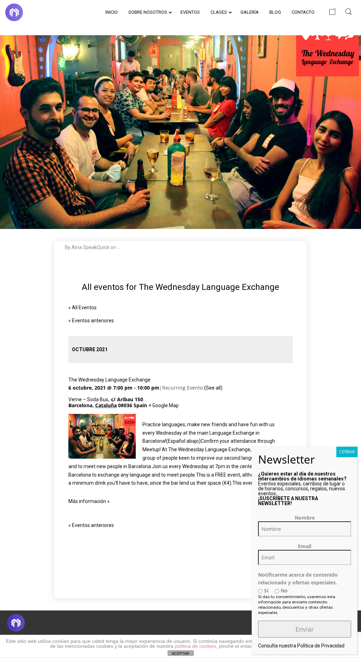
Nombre (305, 517)
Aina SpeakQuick (90, 247)
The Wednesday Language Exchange (109, 380)
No (283, 590)
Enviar (304, 629)
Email (304, 546)
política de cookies (195, 646)
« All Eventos (82, 307)
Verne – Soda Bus (88, 399)
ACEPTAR (180, 653)
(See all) (213, 388)
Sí (265, 590)
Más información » (89, 501)
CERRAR (347, 452)
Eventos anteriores (91, 320)
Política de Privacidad (320, 645)
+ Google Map (163, 405)
